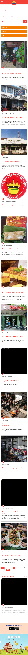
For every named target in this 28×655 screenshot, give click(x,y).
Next (8, 569)
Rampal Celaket (17, 205)
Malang (20, 117)
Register (25, 2)
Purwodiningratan (16, 292)
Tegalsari (17, 380)
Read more (25, 67)
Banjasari (4, 338)
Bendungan (17, 424)
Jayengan (15, 248)
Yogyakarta (7, 511)
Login (22, 2)
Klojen (15, 73)
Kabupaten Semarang (9, 380)
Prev (2, 567)
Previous (24, 576)
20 (4, 569)
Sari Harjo (13, 511)
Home (2, 10)
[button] (14, 27)
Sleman (4, 513)
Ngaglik (17, 511)
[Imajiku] (17, 642)
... (1, 569)
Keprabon (21, 336)
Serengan (19, 248)
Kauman (15, 161)
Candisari (21, 468)
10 (24, 567)
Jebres (22, 292)
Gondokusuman (14, 555)
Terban (19, 555)
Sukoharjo (19, 73)
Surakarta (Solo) (8, 248)
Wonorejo (21, 511)
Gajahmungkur (5, 381)
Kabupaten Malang (9, 73)
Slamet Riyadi (16, 336)
